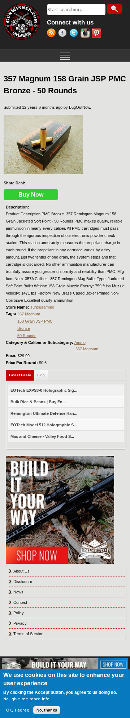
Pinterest (97, 33)
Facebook (63, 33)
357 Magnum (28, 314)
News (18, 592)
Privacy (20, 623)
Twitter (75, 33)
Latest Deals (21, 375)
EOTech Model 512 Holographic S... (43, 425)
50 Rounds (26, 335)
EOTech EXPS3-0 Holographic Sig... (43, 390)
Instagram (86, 33)
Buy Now (30, 195)
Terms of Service (28, 634)
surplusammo (42, 307)
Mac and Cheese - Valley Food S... (42, 436)
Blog (41, 375)
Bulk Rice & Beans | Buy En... (38, 402)
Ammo (80, 342)
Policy (18, 613)
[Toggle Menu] (65, 55)
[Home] (22, 22)
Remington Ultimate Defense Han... (43, 413)
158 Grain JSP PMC (35, 321)
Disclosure (22, 581)
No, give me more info (26, 699)
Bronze (23, 328)
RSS (52, 33)
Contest (20, 602)
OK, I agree (17, 710)
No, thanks (46, 710)
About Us (21, 571)
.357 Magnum (86, 349)
